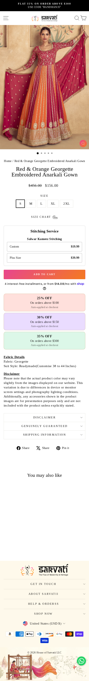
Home (8, 161)
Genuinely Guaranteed (44, 426)
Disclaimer (44, 417)
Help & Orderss (43, 603)
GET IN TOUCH (43, 584)
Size (44, 195)
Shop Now (43, 613)
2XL (66, 203)
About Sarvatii (43, 593)
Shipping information (44, 434)
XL (53, 203)
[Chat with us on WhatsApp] (81, 660)
